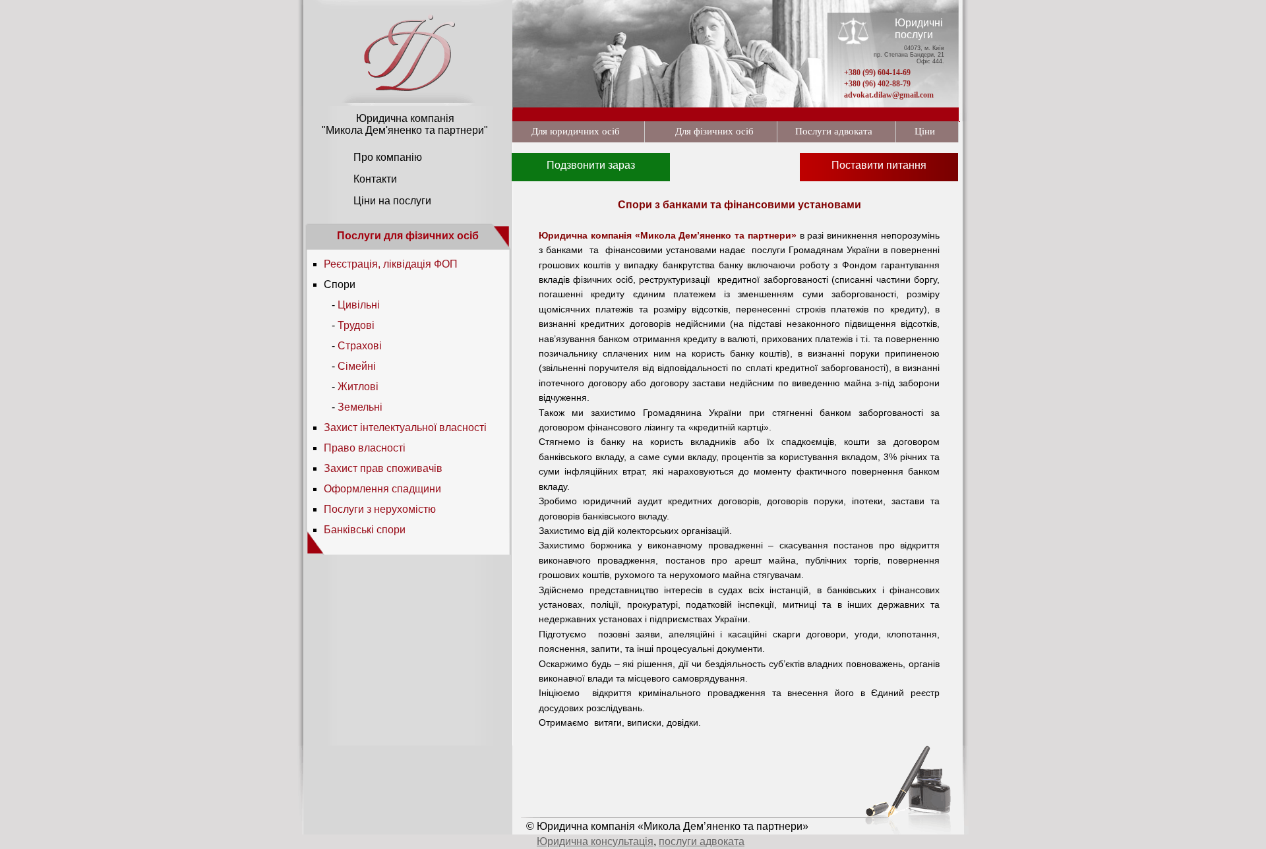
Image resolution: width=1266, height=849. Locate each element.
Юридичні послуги (919, 28)
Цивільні (359, 304)
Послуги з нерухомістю (380, 509)
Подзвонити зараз (591, 165)
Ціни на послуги (392, 200)
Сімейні (357, 366)
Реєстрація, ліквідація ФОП (391, 264)
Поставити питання (878, 165)
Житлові (358, 386)
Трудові (356, 325)
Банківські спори (365, 529)
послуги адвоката (701, 841)
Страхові (360, 345)
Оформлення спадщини (382, 488)
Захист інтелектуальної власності (405, 427)
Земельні (360, 407)
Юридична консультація (595, 841)
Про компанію (387, 157)
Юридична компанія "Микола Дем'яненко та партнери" (405, 124)
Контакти (375, 179)
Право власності (365, 448)
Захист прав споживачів (383, 468)
